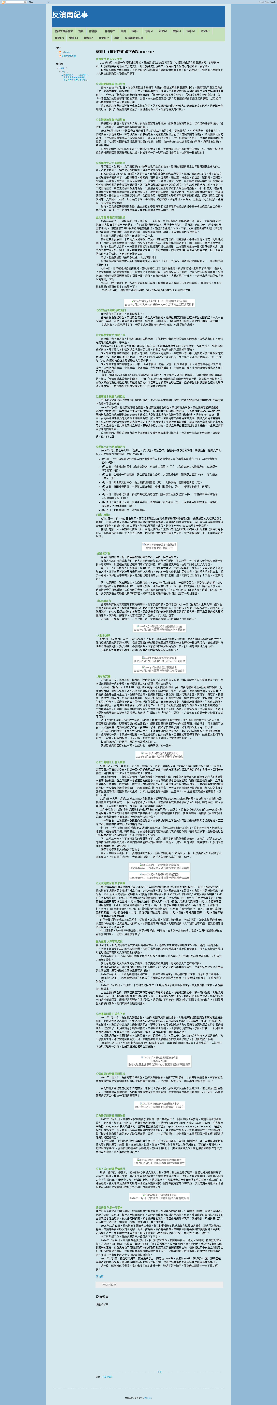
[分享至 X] (109, 1284)
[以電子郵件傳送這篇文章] (103, 1284)
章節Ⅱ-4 (73, 38)
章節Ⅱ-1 (190, 31)
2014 (62, 68)
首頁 (81, 31)
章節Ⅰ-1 (135, 31)
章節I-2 (149, 31)
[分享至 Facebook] (112, 1284)
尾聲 (116, 38)
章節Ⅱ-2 (205, 31)
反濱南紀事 (70, 15)
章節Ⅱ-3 (59, 38)
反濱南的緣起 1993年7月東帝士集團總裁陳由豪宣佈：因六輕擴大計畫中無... (74, 77)
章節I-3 (163, 31)
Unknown (66, 52)
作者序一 (94, 31)
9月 (64, 71)
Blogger (147, 1398)
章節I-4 (177, 31)
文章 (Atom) (107, 1377)
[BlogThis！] (106, 1284)
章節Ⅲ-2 (104, 38)
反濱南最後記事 (134, 38)
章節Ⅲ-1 (88, 38)
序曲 (123, 31)
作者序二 (110, 31)
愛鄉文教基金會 (64, 31)
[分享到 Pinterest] (114, 1284)
